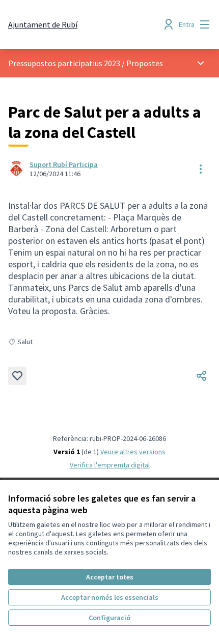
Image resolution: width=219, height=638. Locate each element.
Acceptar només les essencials (109, 597)
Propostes (144, 63)
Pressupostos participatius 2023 (64, 63)
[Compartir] (202, 376)
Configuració (109, 617)
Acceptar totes (109, 576)
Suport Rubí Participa (64, 164)
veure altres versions (133, 451)
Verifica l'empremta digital (110, 464)
